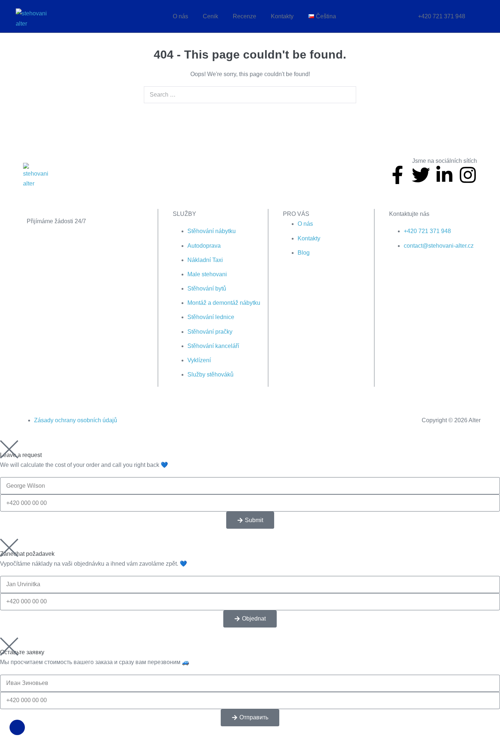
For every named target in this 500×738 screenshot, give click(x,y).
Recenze (244, 16)
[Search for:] (250, 94)
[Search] (346, 94)
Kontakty (282, 16)
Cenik (210, 16)
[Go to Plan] (96, 231)
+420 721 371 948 (441, 16)
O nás (180, 16)
